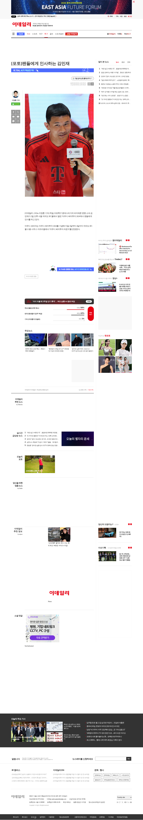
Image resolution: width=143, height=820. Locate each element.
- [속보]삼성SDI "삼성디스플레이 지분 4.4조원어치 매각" (29, 774)
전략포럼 (107, 775)
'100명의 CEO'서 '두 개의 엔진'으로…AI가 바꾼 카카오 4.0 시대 (108, 733)
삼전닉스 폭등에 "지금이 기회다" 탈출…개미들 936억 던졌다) (45, 442)
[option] (53, 16)
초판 (125, 16)
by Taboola (19, 404)
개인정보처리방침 (122, 817)
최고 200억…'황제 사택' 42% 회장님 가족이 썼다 (103, 740)
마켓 (119, 34)
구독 (117, 16)
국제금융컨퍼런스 (109, 780)
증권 (123, 62)
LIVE (13, 16)
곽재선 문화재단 (124, 780)
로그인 (130, 16)
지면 (121, 16)
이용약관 (51, 817)
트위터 (18, 112)
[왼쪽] (51, 456)
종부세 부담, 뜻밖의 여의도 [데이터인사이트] (102, 726)
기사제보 (111, 817)
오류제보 (102, 817)
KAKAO (13, 121)
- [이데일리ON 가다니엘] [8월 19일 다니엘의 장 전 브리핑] (71, 781)
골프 (51, 34)
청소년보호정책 (64, 817)
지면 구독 (90, 390)
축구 (46, 34)
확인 (128, 759)
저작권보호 (93, 817)
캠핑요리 (98, 780)
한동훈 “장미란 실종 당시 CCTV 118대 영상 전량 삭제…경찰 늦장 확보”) (48, 445)
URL (18, 121)
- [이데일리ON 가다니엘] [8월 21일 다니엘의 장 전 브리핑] (71, 774)
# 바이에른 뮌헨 (31, 276)
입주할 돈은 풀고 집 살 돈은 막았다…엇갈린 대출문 (104, 723)
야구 (40, 34)
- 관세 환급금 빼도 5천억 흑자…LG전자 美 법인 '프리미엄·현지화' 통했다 (30, 778)
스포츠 (34, 34)
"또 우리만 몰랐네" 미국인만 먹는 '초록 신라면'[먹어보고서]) (45, 436)
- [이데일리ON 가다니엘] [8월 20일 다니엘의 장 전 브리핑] (71, 778)
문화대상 (98, 775)
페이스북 (13, 112)
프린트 (18, 116)
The (127, 34)
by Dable (19, 488)
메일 (13, 116)
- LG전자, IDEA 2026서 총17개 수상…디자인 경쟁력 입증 (29, 781)
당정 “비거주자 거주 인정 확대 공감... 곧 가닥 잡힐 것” (105, 730)
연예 (128, 62)
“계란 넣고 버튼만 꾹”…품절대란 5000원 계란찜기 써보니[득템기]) (47, 432)
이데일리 (32, 24)
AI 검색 (21, 34)
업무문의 (42, 817)
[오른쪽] (54, 456)
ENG (111, 16)
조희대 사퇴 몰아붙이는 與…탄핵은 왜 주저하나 (103, 736)
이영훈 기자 (16, 100)
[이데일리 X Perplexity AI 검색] (52, 70)
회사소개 (15, 817)
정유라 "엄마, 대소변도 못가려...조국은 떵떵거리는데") (43, 439)
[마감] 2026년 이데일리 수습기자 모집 (34, 759)
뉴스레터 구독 (82, 390)
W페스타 (115, 775)
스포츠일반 (59, 34)
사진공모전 (125, 775)
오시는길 (33, 817)
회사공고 (24, 817)
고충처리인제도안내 (80, 817)
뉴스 (117, 62)
